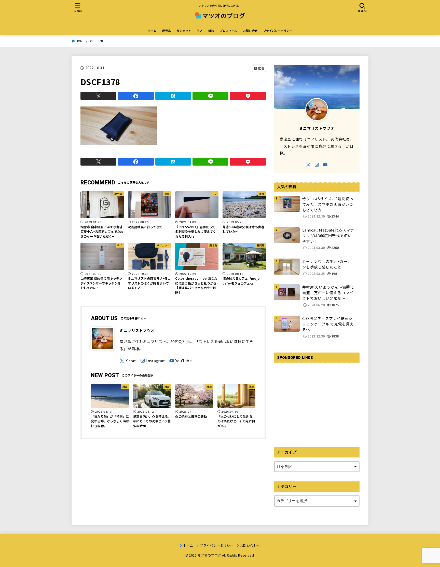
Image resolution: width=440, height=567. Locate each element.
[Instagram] (153, 360)
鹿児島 (166, 31)
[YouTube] (180, 360)
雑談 (211, 31)
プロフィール (228, 31)
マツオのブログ (209, 555)
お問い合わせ (250, 545)
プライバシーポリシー (277, 31)
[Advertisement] (317, 402)
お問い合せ (250, 31)
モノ (200, 31)
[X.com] (128, 360)
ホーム (152, 31)
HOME (80, 41)
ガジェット (183, 31)
